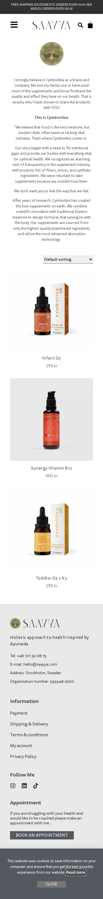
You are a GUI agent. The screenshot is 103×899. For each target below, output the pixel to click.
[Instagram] (13, 786)
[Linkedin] (24, 786)
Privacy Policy (23, 757)
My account (21, 746)
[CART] (90, 24)
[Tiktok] (36, 786)
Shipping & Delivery (29, 724)
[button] (80, 25)
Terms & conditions (29, 735)
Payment (19, 713)
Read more (75, 872)
